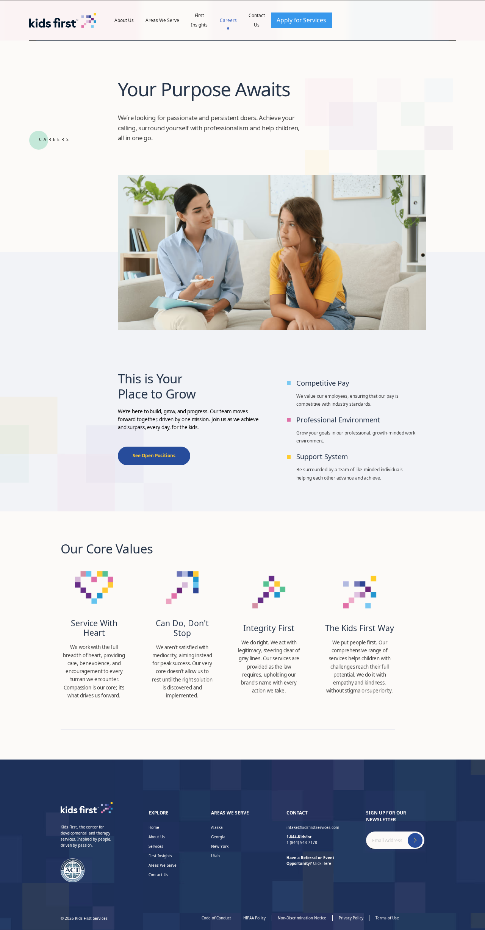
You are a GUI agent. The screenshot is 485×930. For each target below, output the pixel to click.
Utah (215, 855)
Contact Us (257, 20)
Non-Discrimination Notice (302, 918)
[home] (63, 20)
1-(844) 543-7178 (301, 839)
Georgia (218, 836)
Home (154, 827)
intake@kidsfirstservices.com (312, 827)
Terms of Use (387, 918)
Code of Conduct (216, 918)
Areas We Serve (162, 20)
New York (219, 846)
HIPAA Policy (254, 918)
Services (156, 846)
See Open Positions (154, 455)
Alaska (217, 827)
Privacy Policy (351, 918)
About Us (124, 20)
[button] (124, 20)
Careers (228, 20)
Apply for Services (301, 20)
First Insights (199, 20)
